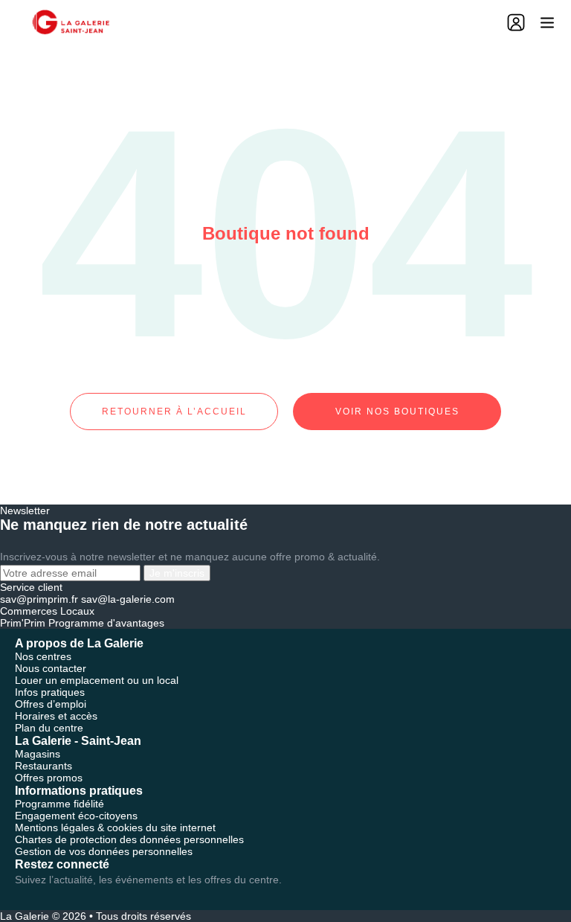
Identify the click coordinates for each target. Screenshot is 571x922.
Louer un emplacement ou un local (96, 680)
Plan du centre (49, 728)
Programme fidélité (59, 804)
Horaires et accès (56, 716)
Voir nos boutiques (397, 411)
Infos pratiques (50, 692)
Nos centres (43, 656)
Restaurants (43, 766)
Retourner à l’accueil (174, 411)
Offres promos (49, 778)
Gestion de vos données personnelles (104, 851)
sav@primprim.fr (39, 599)
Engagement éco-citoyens (76, 816)
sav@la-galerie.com (128, 599)
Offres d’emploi (50, 704)
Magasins (37, 754)
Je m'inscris (176, 573)
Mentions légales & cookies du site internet (115, 827)
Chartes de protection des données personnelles (129, 839)
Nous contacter (50, 668)
